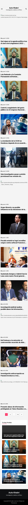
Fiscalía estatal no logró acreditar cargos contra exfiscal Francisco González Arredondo (13, 243)
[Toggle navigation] (2, 9)
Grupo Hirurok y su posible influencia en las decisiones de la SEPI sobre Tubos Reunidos (13, 209)
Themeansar (14, 503)
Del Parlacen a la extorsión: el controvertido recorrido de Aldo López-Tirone (12, 342)
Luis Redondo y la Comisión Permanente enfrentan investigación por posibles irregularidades (12, 452)
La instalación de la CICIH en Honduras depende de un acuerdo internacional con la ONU (13, 143)
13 (17, 414)
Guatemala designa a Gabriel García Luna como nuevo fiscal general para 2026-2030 (14, 276)
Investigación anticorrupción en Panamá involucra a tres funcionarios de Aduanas (12, 376)
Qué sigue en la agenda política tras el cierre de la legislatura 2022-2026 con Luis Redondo (14, 43)
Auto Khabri (14, 8)
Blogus (21, 501)
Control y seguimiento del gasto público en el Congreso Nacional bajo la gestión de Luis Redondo (12, 110)
